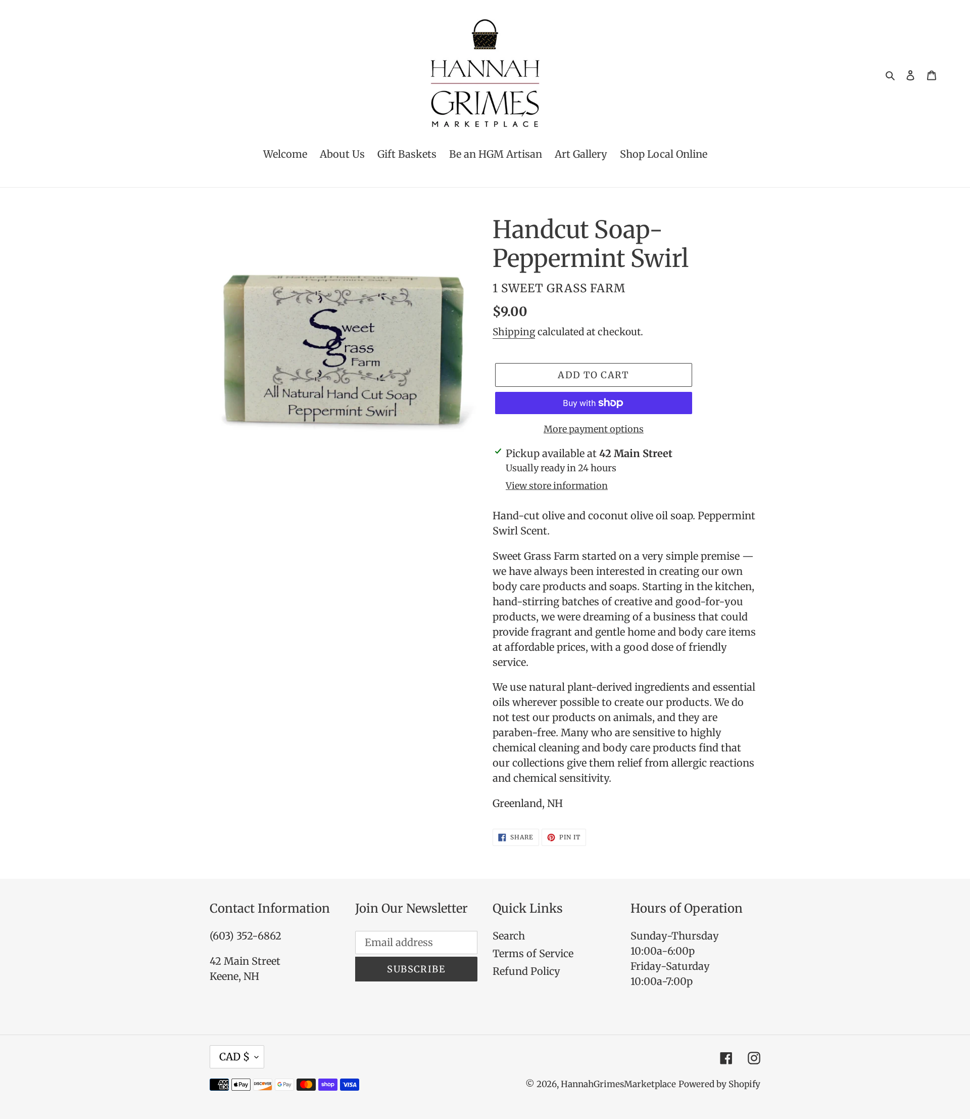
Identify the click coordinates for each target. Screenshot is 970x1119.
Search (509, 935)
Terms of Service (533, 953)
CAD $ (234, 1056)
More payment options (594, 429)
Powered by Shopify (719, 1084)
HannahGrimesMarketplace (618, 1084)
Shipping (514, 332)
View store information (557, 485)
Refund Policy (526, 971)
